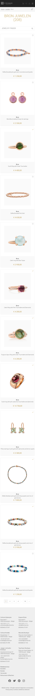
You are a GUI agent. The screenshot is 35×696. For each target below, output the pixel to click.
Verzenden (3, 673)
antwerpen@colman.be (7, 625)
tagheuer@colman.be (25, 656)
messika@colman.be (24, 640)
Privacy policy (9, 689)
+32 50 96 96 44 (4, 639)
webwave (26, 689)
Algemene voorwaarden (26, 687)
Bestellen (3, 668)
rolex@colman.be (23, 625)
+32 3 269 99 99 (4, 656)
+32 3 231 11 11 (4, 623)
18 (25, 601)
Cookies (15, 689)
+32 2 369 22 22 (23, 654)
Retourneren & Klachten (7, 675)
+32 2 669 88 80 (23, 639)
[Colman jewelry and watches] (8, 3)
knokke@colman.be (6, 640)
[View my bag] (23, 3)
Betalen (2, 671)
